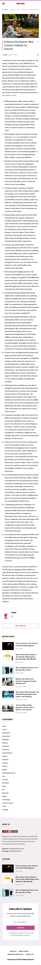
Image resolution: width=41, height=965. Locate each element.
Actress (4, 729)
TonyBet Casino (10, 95)
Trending (5, 810)
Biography (5, 739)
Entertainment (7, 753)
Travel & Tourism (7, 803)
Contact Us (29, 954)
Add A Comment (20, 626)
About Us (13, 951)
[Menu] (3, 3)
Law (3, 776)
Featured (5, 759)
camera (14, 137)
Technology (6, 800)
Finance (4, 766)
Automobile (6, 733)
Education (5, 749)
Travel (4, 806)
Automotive (6, 736)
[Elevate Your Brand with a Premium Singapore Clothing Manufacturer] (8, 682)
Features (5, 763)
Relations (5, 793)
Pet (3, 790)
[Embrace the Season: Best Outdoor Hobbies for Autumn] (20, 26)
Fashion (4, 756)
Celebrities (5, 746)
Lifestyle (5, 780)
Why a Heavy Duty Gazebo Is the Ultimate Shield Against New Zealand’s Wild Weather (26, 657)
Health (4, 769)
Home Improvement (8, 773)
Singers (4, 796)
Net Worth (5, 783)
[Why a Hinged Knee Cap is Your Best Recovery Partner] (8, 670)
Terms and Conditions (15, 954)
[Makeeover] (20, 3)
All (38, 55)
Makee (5, 55)
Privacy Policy (19, 935)
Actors (4, 726)
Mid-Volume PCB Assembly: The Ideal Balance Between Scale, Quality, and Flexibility (27, 694)
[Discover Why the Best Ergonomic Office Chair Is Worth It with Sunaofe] (8, 708)
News (4, 786)
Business (5, 743)
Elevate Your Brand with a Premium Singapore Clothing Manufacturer (26, 681)
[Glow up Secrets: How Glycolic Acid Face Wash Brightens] (8, 646)
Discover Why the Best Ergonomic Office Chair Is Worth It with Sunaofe (25, 707)
